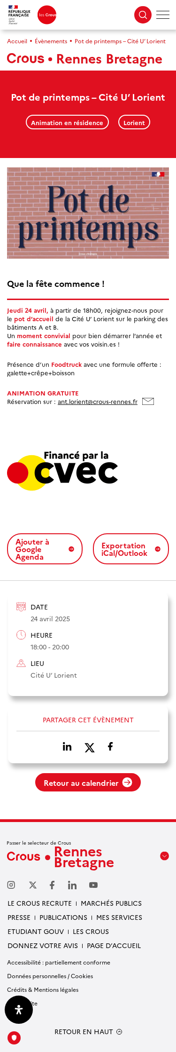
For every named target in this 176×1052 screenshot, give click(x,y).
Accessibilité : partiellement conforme (58, 962)
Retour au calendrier (81, 782)
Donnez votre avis (43, 945)
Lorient (134, 122)
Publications (63, 917)
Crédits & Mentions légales (42, 989)
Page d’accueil (114, 945)
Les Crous (91, 931)
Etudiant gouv (36, 931)
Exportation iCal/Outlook (124, 549)
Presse (19, 917)
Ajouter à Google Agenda (32, 549)
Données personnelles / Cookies (50, 976)
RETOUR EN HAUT (83, 1031)
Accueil (17, 41)
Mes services (119, 917)
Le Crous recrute (40, 903)
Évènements (51, 41)
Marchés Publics (111, 903)
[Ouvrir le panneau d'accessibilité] (19, 1010)
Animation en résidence (67, 122)
